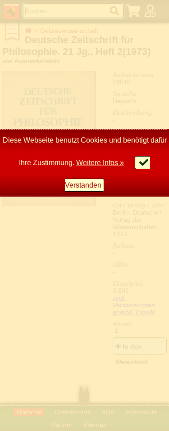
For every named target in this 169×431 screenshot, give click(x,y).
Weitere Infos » (100, 162)
